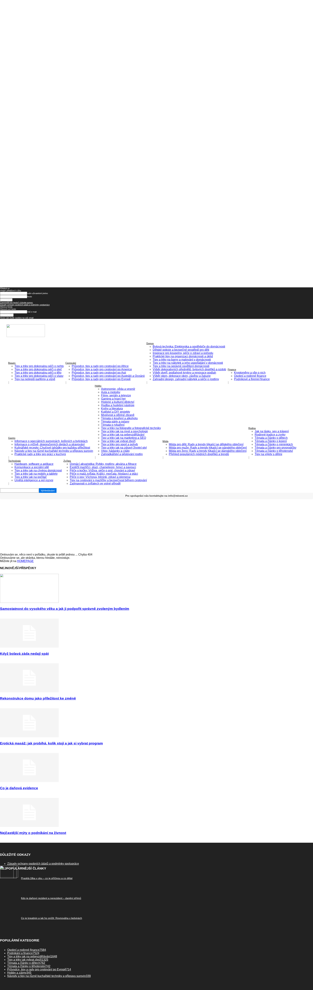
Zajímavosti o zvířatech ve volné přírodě (95, 483)
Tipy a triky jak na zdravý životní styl (124, 447)
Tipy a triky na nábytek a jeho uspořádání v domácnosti (188, 362)
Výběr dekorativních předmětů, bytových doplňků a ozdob (189, 369)
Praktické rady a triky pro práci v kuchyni (40, 454)
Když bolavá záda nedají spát (24, 654)
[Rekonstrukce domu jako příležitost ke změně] (29, 691)
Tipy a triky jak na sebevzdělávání (122, 434)
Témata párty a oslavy (115, 421)
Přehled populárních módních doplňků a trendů (199, 454)
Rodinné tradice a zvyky (270, 434)
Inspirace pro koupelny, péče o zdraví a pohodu (183, 353)
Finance (232, 369)
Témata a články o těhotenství (274, 450)
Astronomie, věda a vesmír (118, 388)
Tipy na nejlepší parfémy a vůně (34, 379)
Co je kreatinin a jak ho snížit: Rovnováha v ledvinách (51, 918)
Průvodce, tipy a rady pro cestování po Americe (102, 369)
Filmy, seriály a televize (116, 395)
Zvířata (67, 460)
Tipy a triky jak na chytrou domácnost (38, 470)
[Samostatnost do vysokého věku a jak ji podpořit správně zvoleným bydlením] (29, 601)
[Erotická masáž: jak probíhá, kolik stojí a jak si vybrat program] (29, 736)
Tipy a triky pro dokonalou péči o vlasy (38, 375)
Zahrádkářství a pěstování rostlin (122, 454)
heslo (29, 297)
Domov (150, 343)
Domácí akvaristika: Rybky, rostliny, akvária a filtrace (103, 463)
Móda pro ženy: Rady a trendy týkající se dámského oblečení (208, 450)
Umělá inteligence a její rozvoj (33, 480)
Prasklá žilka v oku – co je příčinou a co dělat (46, 878)
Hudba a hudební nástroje (117, 405)
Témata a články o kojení (271, 441)
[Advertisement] (156, 525)
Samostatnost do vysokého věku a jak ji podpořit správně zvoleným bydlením (64, 609)
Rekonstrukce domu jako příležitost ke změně (38, 698)
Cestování (70, 363)
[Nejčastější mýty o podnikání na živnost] (29, 825)
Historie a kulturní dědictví (117, 402)
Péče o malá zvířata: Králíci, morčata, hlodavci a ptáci (104, 473)
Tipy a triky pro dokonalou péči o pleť (38, 369)
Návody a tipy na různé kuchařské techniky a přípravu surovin (53, 450)
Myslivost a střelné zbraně (117, 415)
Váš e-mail (31, 312)
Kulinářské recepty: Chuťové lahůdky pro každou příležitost (52, 447)
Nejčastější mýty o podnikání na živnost (33, 833)
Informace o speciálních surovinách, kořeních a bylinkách (51, 441)
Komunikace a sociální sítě (31, 467)
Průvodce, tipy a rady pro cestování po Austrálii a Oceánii (108, 375)
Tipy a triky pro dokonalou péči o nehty (39, 366)
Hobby (98, 385)
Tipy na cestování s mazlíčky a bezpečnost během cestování (108, 480)
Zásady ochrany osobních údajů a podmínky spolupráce (25, 305)
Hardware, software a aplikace (33, 463)
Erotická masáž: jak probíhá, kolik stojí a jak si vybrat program (51, 743)
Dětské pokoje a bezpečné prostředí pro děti (181, 349)
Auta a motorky (110, 392)
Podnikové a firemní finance (252, 379)
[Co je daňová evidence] (29, 781)
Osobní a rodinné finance (250, 375)
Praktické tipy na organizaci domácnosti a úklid (183, 356)
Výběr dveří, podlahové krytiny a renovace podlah (184, 372)
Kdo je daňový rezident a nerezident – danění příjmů (51, 898)
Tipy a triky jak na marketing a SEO (123, 437)
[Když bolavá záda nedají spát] (29, 646)
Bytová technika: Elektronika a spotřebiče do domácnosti (189, 346)
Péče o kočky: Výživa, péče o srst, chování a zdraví (102, 470)
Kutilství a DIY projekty (115, 411)
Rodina (252, 428)
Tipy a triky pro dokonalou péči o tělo (37, 372)
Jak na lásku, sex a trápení (272, 431)
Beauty (12, 363)
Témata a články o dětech (271, 437)
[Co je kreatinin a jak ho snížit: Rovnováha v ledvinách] (8, 877)
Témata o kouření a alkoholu (119, 418)
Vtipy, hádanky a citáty (115, 450)
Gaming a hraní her (113, 398)
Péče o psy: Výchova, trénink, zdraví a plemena (100, 477)
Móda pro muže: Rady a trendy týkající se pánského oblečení (208, 447)
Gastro (11, 438)
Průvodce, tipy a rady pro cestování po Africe (100, 366)
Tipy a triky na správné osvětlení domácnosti (181, 366)
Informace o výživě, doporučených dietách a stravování (49, 444)
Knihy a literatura (112, 408)
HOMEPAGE (25, 561)
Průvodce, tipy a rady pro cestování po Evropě (101, 379)
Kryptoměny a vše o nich (250, 372)
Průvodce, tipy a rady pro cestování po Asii (99, 372)
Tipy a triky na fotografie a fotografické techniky (131, 428)
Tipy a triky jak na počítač (30, 477)
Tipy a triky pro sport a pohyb (119, 444)
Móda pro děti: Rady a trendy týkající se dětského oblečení (206, 444)
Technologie (14, 460)
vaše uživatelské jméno (37, 293)
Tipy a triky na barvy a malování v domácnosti (182, 359)
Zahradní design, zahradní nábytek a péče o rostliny (186, 379)
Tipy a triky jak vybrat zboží (118, 441)
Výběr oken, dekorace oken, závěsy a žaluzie (182, 375)
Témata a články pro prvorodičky (275, 447)
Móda (165, 441)
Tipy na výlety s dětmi (268, 454)
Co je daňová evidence (19, 788)
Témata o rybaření (112, 424)
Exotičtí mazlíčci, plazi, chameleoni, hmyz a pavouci (103, 467)
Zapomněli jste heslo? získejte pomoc (16, 302)
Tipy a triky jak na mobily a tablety (36, 473)
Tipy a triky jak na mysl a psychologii (124, 431)
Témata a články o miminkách (274, 444)
